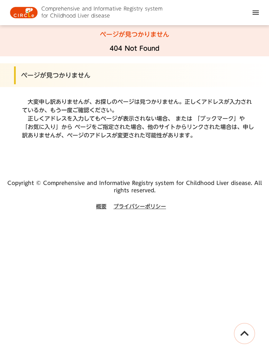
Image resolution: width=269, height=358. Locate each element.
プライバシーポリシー (139, 206)
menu (255, 12)
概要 (101, 206)
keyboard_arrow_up (244, 333)
